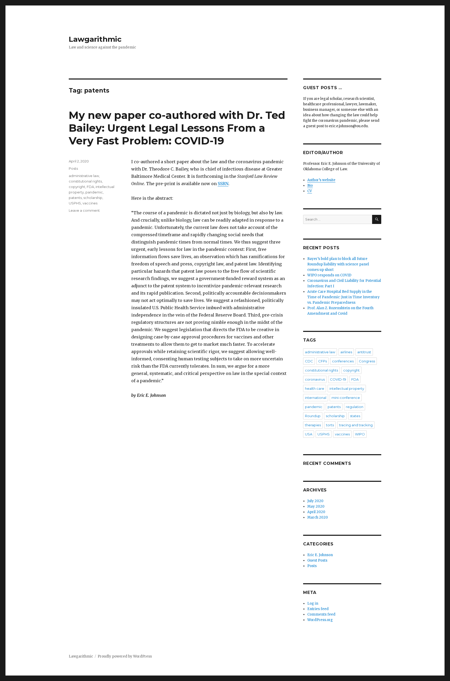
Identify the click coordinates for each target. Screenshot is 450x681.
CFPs (322, 361)
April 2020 (316, 512)
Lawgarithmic (95, 39)
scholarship (92, 198)
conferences (343, 361)
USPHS (75, 203)
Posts (73, 168)
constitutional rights (85, 181)
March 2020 (317, 517)
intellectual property (346, 388)
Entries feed (318, 609)
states (355, 416)
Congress (367, 361)
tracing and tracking (356, 425)
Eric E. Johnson (320, 555)
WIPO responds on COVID (329, 275)
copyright (77, 187)
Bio (310, 185)
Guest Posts (317, 560)
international (315, 398)
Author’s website (321, 180)
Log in (312, 603)
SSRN (223, 183)
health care (314, 388)
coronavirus (315, 379)
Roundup (313, 416)
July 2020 (315, 501)
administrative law (84, 176)
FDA (90, 187)
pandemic (94, 192)
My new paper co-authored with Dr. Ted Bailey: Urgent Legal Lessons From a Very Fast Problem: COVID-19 (177, 128)
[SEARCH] (376, 219)
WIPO (360, 434)
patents (75, 198)
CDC (309, 361)
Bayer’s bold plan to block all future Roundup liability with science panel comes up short (338, 264)
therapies (313, 425)
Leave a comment (84, 210)
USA (308, 434)
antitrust (364, 352)
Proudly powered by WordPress (125, 656)
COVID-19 (338, 379)
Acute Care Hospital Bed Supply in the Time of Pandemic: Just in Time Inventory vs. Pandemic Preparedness (343, 297)
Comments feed (321, 614)
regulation (354, 407)
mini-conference (346, 398)
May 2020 (315, 506)
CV (309, 191)
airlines (346, 352)
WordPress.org (320, 620)
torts (330, 425)
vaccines (90, 203)
